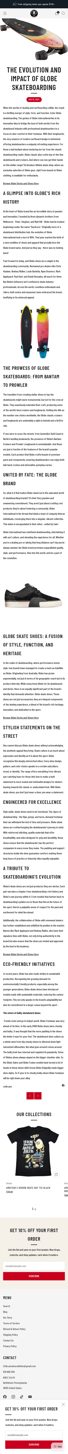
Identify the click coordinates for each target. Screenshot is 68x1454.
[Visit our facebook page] (5, 1397)
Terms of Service (11, 1323)
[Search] (63, 13)
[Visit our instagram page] (13, 1397)
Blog (5, 1311)
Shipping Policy (10, 1334)
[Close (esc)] (63, 1404)
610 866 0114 (9, 1371)
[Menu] (5, 13)
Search (6, 1306)
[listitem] (34, 4)
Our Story (7, 1317)
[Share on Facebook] (63, 1085)
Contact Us (8, 1340)
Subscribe (34, 1444)
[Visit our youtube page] (30, 1397)
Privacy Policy (10, 1346)
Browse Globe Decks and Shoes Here (21, 183)
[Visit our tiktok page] (21, 1397)
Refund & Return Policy (14, 1328)
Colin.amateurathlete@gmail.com (19, 1366)
